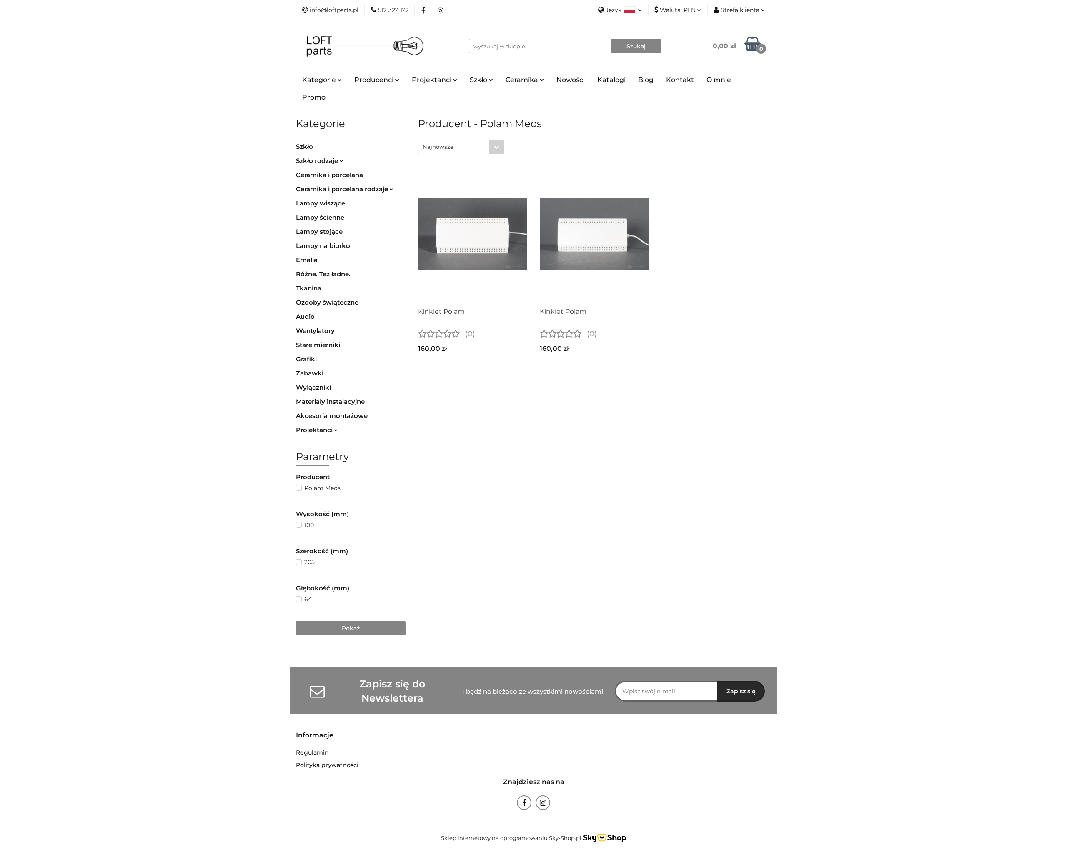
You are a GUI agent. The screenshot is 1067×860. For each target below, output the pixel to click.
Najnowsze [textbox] (438, 146)
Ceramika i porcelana (329, 175)
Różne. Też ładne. (323, 274)
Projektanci (315, 430)
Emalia (307, 260)
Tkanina (308, 288)
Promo (314, 97)
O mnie (718, 80)
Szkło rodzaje (318, 161)
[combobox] (461, 147)
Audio (305, 316)
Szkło (304, 146)
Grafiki (306, 359)
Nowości (570, 80)
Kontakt (680, 80)
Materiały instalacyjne (330, 401)
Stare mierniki (318, 345)
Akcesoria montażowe (332, 416)
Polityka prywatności (327, 765)
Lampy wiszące (320, 203)
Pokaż (351, 628)
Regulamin (312, 752)
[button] (314, 736)
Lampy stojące (319, 231)
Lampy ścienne (320, 217)
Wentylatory (315, 331)
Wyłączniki (313, 387)
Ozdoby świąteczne (327, 302)
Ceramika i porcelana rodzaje (343, 189)
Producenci (374, 80)
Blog (646, 80)
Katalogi (611, 80)
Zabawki (309, 373)
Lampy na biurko (323, 246)
